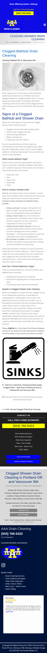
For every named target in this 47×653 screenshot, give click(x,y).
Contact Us (23, 510)
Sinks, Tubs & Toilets (23, 443)
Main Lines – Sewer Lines (23, 446)
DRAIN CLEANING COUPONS (23, 461)
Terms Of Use (7, 648)
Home (7, 520)
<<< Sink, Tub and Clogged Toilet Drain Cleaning (21, 409)
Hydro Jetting (23, 449)
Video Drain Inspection (23, 440)
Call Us (11, 328)
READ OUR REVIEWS (23, 457)
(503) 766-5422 (23, 425)
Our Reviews (23, 515)
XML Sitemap (26, 648)
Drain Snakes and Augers (23, 437)
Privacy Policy (38, 645)
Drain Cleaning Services (23, 433)
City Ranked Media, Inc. (28, 650)
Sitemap (17, 648)
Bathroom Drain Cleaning (33, 520)
